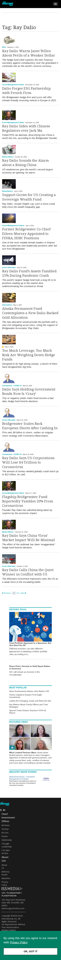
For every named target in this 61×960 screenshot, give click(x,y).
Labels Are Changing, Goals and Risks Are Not (30, 701)
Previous (7, 593)
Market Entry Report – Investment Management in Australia (22, 778)
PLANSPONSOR (9, 895)
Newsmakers (7, 191)
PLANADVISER (14, 892)
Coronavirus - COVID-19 (12, 386)
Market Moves (8, 157)
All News (6, 825)
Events (5, 836)
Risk (4, 47)
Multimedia (7, 840)
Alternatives (7, 305)
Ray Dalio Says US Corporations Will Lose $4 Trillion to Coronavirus (28, 462)
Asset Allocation (8, 268)
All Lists (5, 832)
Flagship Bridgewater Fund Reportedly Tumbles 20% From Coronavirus (27, 501)
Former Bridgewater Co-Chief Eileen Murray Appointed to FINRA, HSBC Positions (26, 233)
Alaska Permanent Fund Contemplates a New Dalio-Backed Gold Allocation (30, 313)
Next (23, 593)
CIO (3, 892)
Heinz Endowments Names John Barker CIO (29, 691)
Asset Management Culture (13, 85)
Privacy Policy (18, 942)
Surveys (5, 829)
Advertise (6, 878)
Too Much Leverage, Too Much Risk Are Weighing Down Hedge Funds (28, 355)
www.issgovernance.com (13, 908)
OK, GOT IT (30, 951)
